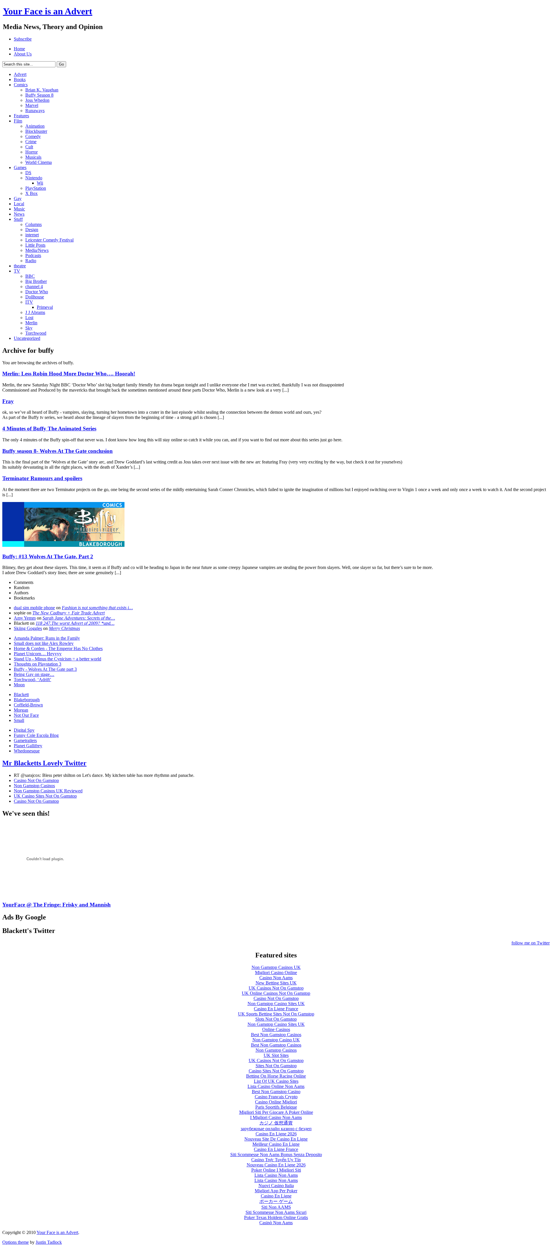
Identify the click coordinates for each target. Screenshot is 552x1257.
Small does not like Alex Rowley (44, 643)
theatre (20, 265)
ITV (29, 302)
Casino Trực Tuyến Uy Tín (276, 1159)
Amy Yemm (25, 618)
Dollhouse (34, 296)
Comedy (33, 136)
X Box (31, 193)
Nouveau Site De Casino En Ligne (276, 1139)
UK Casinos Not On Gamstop (276, 988)
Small (19, 720)
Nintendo (33, 177)
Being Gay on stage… (34, 674)
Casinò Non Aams (276, 1222)
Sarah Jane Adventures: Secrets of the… (79, 618)
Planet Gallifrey (28, 745)
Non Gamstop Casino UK (276, 1039)
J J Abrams (35, 312)
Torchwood (35, 333)
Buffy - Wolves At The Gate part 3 (45, 669)
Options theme (15, 1242)
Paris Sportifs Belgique (276, 1107)
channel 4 (34, 286)
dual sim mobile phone (34, 607)
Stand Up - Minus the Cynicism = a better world (57, 658)
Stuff (18, 219)
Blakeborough (27, 699)
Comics (21, 84)
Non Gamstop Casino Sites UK (276, 1003)
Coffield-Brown (28, 704)
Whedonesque (27, 750)
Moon (19, 684)
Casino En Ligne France (276, 1008)
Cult (29, 146)
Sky (28, 327)
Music (19, 208)
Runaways (35, 110)
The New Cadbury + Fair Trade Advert (68, 612)
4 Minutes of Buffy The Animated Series (49, 429)
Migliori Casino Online (276, 972)
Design (31, 229)
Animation (35, 126)
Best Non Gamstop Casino (276, 1091)
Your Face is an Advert (57, 1232)
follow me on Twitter (530, 942)
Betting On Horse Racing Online (276, 1076)
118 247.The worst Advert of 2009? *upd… (75, 623)
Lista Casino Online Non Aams (276, 1086)
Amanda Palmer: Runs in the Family (47, 638)
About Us (23, 53)
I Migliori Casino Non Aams (276, 1117)
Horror (31, 152)
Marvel (31, 105)
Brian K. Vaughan (41, 89)
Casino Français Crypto (276, 1096)
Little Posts (35, 245)
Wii (40, 183)
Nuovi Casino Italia (276, 1185)
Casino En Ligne (276, 1195)
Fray (8, 401)
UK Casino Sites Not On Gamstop (45, 796)
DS (28, 172)
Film (18, 120)
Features (21, 115)
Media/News (37, 250)
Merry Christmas (64, 628)
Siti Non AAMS (276, 1207)
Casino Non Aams (276, 977)
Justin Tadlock (49, 1242)
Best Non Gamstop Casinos (276, 1034)
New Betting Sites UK (276, 982)
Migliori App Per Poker (276, 1190)
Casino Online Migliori (276, 1101)
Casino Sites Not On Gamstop (276, 1070)
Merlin (31, 322)
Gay (18, 198)
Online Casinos (276, 1029)
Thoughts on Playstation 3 (37, 664)
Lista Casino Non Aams (276, 1175)
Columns (33, 224)
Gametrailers (25, 740)
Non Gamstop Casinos (34, 785)
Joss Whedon (37, 100)
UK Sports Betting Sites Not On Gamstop (276, 1013)
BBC (30, 276)
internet (32, 234)
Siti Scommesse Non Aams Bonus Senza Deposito (276, 1154)
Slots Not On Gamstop (276, 1019)
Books (20, 79)
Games (20, 167)
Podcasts (33, 255)
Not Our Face (26, 715)
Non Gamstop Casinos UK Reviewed (48, 790)
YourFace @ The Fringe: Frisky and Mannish (56, 905)
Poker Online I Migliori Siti (276, 1170)
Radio (30, 260)
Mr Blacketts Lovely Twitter (44, 763)
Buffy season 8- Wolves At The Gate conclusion (57, 451)
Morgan (21, 710)
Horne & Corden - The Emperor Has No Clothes (58, 648)
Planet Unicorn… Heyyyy (38, 653)
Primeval (45, 307)
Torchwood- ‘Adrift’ (32, 679)
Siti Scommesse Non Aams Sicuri (276, 1212)
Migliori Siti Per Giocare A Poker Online (276, 1112)
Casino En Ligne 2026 (276, 1133)
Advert (20, 74)
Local (19, 203)
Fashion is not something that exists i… (97, 607)
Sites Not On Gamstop (276, 1065)
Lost (29, 317)
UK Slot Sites (276, 1055)
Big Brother (36, 281)
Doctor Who (36, 291)
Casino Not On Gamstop (36, 780)
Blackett (21, 694)
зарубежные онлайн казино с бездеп (276, 1128)
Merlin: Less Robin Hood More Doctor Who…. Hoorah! (68, 374)
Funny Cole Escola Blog (36, 735)
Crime (31, 141)
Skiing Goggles (28, 628)
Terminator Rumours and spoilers (42, 478)
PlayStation (35, 188)
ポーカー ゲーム (276, 1201)
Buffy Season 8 (39, 95)
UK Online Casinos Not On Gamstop (276, 993)
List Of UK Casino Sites (276, 1081)
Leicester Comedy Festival (49, 239)
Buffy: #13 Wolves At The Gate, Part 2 (47, 556)
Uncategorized (27, 338)
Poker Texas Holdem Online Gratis (276, 1217)
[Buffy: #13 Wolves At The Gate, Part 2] (63, 545)
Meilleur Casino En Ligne (276, 1144)
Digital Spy (24, 730)
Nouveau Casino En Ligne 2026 (276, 1164)
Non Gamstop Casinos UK (276, 967)
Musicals (33, 157)
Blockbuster (36, 131)
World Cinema (38, 162)
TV (17, 271)
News (19, 214)
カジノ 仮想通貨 (276, 1122)
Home (19, 48)
